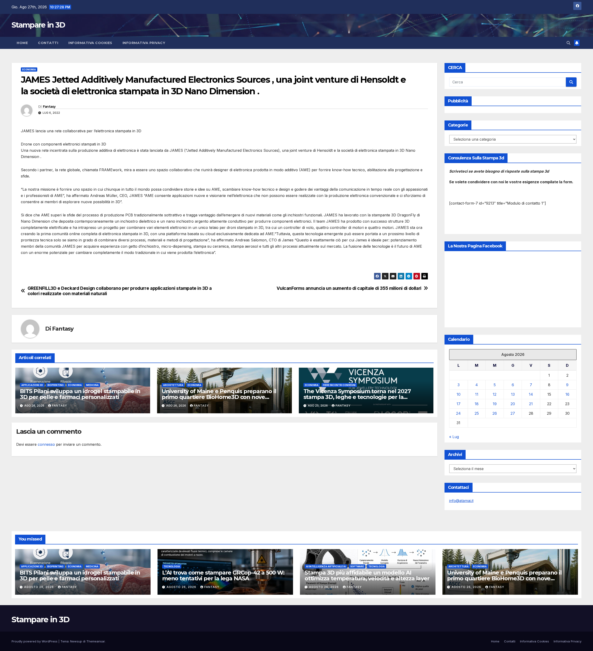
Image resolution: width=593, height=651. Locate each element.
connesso (46, 444)
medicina (92, 385)
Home (22, 43)
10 (459, 394)
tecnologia (172, 566)
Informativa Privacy (144, 43)
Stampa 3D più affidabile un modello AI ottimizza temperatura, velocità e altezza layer (367, 575)
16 (567, 394)
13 (513, 394)
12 (494, 394)
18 (477, 403)
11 (476, 394)
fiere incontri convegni (339, 385)
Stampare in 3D (38, 24)
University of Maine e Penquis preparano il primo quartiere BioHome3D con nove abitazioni (219, 397)
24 (458, 413)
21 (531, 403)
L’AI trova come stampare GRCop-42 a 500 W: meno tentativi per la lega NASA (223, 575)
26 (494, 413)
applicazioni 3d (32, 385)
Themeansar (95, 641)
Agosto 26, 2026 (39, 587)
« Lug (454, 436)
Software (357, 566)
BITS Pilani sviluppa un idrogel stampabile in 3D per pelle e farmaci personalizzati (80, 394)
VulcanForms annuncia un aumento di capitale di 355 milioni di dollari (349, 288)
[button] (568, 43)
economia (29, 69)
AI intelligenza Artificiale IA (326, 566)
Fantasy (49, 106)
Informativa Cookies (90, 43)
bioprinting (55, 385)
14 (531, 394)
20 (513, 403)
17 (459, 403)
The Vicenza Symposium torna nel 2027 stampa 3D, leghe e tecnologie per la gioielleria (357, 397)
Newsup (76, 641)
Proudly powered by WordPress (35, 641)
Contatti (48, 43)
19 (495, 403)
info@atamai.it (461, 500)
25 (477, 413)
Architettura (173, 385)
